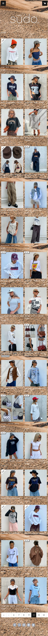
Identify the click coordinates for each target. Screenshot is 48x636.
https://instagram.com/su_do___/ (24, 625)
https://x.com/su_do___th (19, 625)
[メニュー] (3, 3)
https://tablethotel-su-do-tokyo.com (33, 625)
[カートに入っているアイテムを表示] (44, 3)
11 (39, 615)
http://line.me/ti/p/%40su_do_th (28, 625)
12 (44, 615)
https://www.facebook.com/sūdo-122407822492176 (14, 625)
